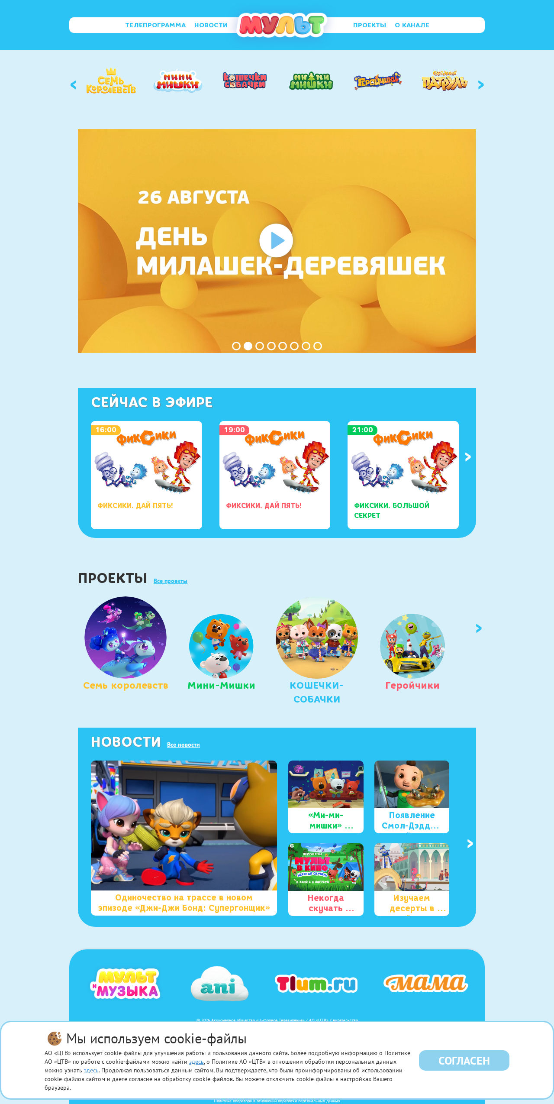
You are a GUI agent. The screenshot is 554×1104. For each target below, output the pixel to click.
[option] (111, 80)
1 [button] (236, 346)
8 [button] (317, 346)
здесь (196, 1061)
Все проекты (170, 581)
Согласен (464, 1060)
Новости (211, 25)
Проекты (369, 25)
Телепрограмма (155, 25)
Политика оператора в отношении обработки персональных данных (277, 1101)
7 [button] (306, 346)
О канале (412, 25)
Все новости (183, 744)
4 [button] (271, 346)
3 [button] (259, 346)
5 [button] (282, 346)
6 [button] (294, 346)
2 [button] (248, 346)
